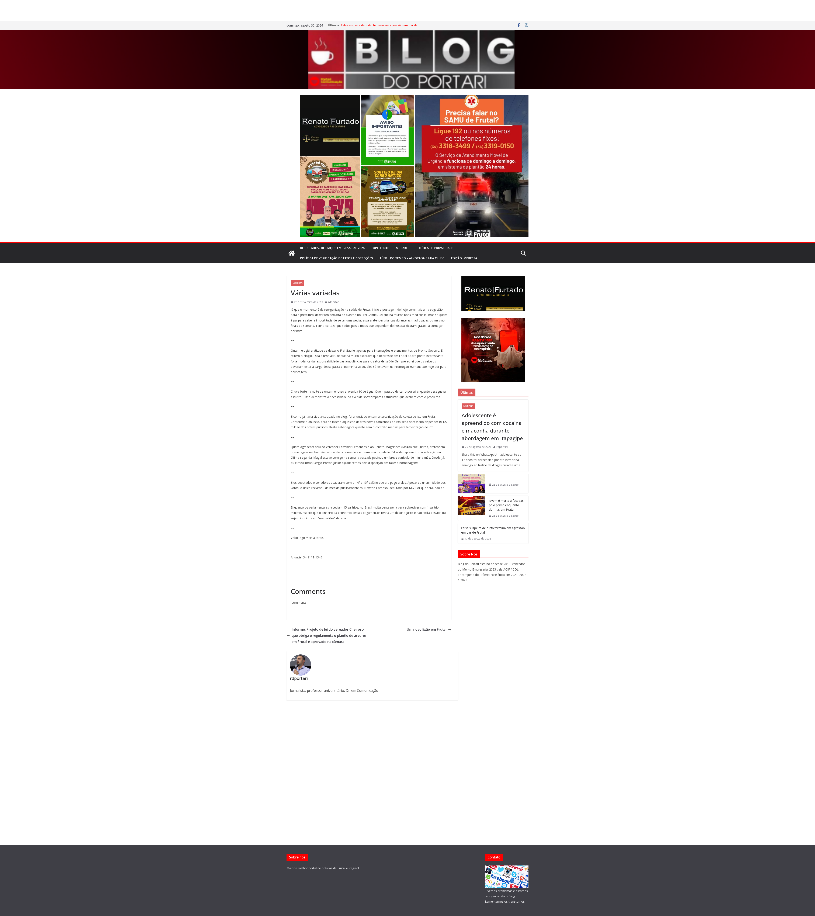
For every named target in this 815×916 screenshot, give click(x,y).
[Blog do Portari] (292, 253)
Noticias (297, 283)
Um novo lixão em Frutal (426, 629)
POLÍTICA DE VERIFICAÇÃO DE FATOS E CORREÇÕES (336, 258)
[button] (330, 125)
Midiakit (402, 248)
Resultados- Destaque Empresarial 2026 (332, 248)
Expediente (380, 248)
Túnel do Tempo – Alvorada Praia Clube (412, 258)
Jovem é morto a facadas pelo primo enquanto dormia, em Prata (506, 505)
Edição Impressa (464, 258)
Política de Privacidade (434, 248)
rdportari (333, 302)
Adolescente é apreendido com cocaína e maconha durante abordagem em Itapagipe (492, 427)
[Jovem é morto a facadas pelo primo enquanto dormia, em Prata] (471, 508)
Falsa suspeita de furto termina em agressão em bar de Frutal (493, 530)
